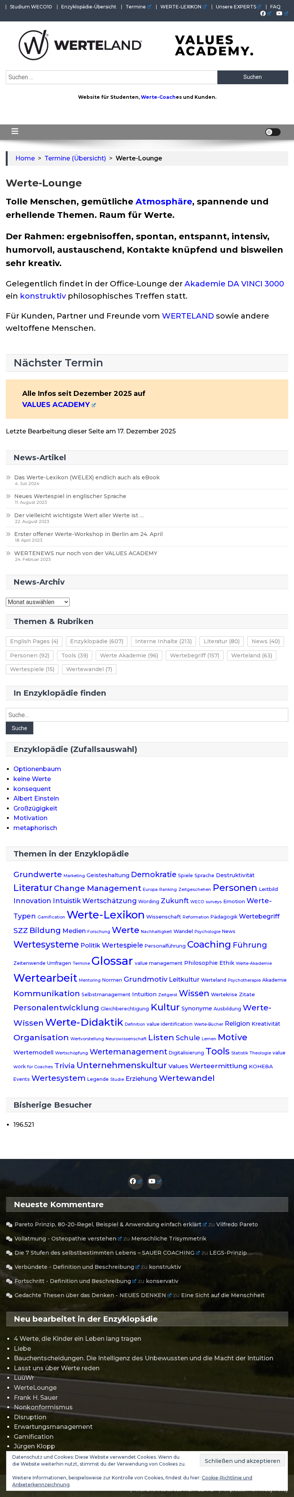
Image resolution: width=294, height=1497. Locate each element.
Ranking (168, 889)
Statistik (239, 1053)
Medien (74, 931)
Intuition (144, 994)
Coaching (209, 944)
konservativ (162, 1281)
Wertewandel (89, 669)
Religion (237, 1023)
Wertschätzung (109, 901)
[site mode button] (273, 132)
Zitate (247, 994)
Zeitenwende (29, 963)
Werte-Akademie (254, 963)
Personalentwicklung (56, 1007)
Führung (250, 945)
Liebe (22, 1348)
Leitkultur (184, 979)
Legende (98, 1079)
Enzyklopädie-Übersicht (88, 7)
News (266, 641)
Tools (74, 655)
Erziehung (141, 1078)
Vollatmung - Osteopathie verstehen (65, 1238)
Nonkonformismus (43, 1407)
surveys (214, 901)
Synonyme (196, 1008)
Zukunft (175, 901)
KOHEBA (261, 1066)
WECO (197, 901)
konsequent (32, 789)
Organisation (41, 1037)
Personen (29, 655)
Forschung (98, 931)
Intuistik (67, 901)
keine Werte (32, 779)
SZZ (20, 930)
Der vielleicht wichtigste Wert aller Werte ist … (79, 515)
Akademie (205, 283)
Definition (135, 1024)
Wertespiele (32, 669)
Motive (232, 1037)
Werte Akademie (129, 655)
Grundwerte (37, 874)
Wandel (183, 931)
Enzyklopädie (96, 641)
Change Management (97, 888)
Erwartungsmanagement (53, 1426)
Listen (161, 1037)
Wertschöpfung (71, 1053)
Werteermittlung (218, 1066)
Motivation (30, 818)
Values (178, 1066)
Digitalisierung (186, 1053)
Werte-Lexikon (106, 914)
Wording (148, 901)
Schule (188, 1038)
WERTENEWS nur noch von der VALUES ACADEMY (85, 553)
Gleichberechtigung (125, 1009)
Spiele (185, 875)
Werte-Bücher (208, 1024)
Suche (19, 728)
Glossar (112, 960)
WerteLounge (35, 1387)
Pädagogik (224, 917)
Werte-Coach (158, 97)
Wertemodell (33, 1052)
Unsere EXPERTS (236, 7)
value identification (170, 1024)
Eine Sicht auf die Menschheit (223, 1295)
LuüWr (24, 1377)
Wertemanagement (128, 1051)
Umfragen (59, 963)
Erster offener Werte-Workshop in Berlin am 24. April (88, 534)
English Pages (34, 641)
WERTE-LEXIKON (180, 7)
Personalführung (165, 946)
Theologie (260, 1053)
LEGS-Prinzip (228, 1252)
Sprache (204, 875)
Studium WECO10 (31, 7)
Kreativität (266, 1023)
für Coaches (40, 1066)
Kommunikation (46, 993)
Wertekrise (224, 994)
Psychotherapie (244, 980)
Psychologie (207, 931)
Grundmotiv (145, 979)
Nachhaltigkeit (156, 931)
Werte (125, 930)
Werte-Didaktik (84, 1022)
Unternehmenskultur (122, 1065)
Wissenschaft (163, 917)
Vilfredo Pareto (237, 1224)
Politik (90, 945)
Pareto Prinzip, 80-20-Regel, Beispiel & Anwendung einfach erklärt (108, 1224)
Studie (117, 1079)
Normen (112, 980)
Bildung (45, 930)
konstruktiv (43, 296)
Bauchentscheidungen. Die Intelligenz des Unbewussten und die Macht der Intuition (143, 1358)
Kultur (165, 1007)
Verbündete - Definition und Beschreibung (74, 1266)
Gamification (51, 917)
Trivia (64, 1065)
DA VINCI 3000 (255, 283)
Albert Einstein (36, 798)
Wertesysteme (46, 944)
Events (21, 1079)
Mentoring (90, 980)
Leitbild (268, 889)
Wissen (194, 993)
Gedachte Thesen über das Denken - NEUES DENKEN (90, 1295)
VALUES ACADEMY (56, 404)
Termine (136, 7)
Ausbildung (227, 1009)
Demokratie (153, 874)
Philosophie (201, 962)
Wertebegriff (194, 655)
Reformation (196, 917)
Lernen (209, 1038)
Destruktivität (235, 875)
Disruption (30, 1417)
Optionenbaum (37, 769)
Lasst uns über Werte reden (57, 1368)
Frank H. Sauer (36, 1397)
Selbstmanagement (106, 994)
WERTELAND (188, 315)
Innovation (32, 901)
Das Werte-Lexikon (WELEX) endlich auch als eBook (87, 477)
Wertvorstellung (87, 1038)
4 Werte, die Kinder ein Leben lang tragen (77, 1338)
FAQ (275, 7)
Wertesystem (58, 1078)
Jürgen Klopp (34, 1446)
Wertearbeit (45, 978)
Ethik (226, 962)
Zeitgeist (167, 994)
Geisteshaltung (108, 875)
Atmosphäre (164, 201)
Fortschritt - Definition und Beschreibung (73, 1281)
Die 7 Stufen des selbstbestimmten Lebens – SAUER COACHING (104, 1252)
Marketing (74, 875)
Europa (150, 889)
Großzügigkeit (35, 808)
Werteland (251, 655)
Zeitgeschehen (194, 889)
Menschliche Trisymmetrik (168, 1238)
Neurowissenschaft (126, 1038)
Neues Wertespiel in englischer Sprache (70, 496)
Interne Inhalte (163, 641)
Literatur (222, 641)
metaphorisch (35, 828)
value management (159, 963)
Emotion (234, 901)
